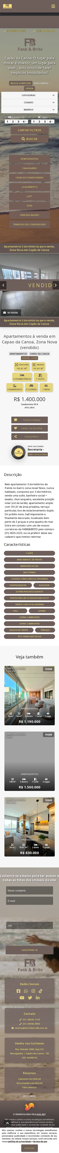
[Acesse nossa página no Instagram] (33, 991)
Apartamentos (30, 158)
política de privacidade (19, 1141)
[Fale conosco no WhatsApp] (26, 991)
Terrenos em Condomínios (29, 224)
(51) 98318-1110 (16, 30)
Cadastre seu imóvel (29, 1078)
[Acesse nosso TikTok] (40, 991)
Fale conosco (29, 1087)
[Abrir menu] (53, 6)
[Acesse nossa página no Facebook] (18, 991)
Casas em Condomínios (30, 177)
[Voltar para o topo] (7, 1123)
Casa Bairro (29, 168)
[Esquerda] (3, 285)
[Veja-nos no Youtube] (22, 998)
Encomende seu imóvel (29, 1083)
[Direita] (56, 285)
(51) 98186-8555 (46, 30)
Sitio (29, 205)
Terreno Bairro (29, 215)
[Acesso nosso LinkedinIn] (37, 998)
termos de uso (40, 1141)
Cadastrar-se (29, 950)
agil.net (41, 1114)
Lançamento (29, 186)
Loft (29, 196)
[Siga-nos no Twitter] (30, 998)
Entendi (29, 1148)
